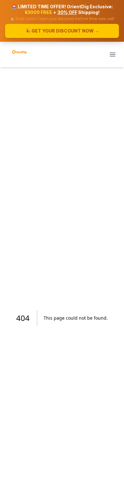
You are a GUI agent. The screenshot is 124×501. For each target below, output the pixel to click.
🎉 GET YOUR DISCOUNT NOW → (62, 30)
